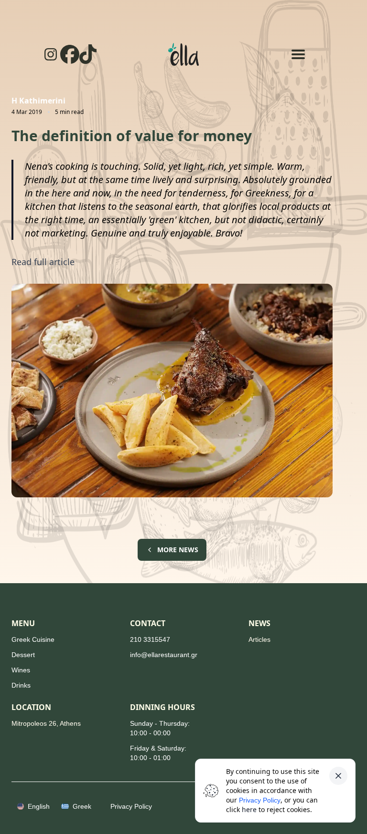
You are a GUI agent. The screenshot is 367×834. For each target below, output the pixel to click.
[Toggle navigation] (298, 54)
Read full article (43, 262)
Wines (20, 670)
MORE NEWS (177, 549)
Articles (259, 639)
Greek (82, 806)
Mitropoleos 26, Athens (46, 723)
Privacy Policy (260, 800)
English (39, 806)
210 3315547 (150, 639)
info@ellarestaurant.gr (163, 655)
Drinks (21, 685)
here (249, 809)
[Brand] (183, 54)
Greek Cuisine (32, 639)
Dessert (23, 655)
